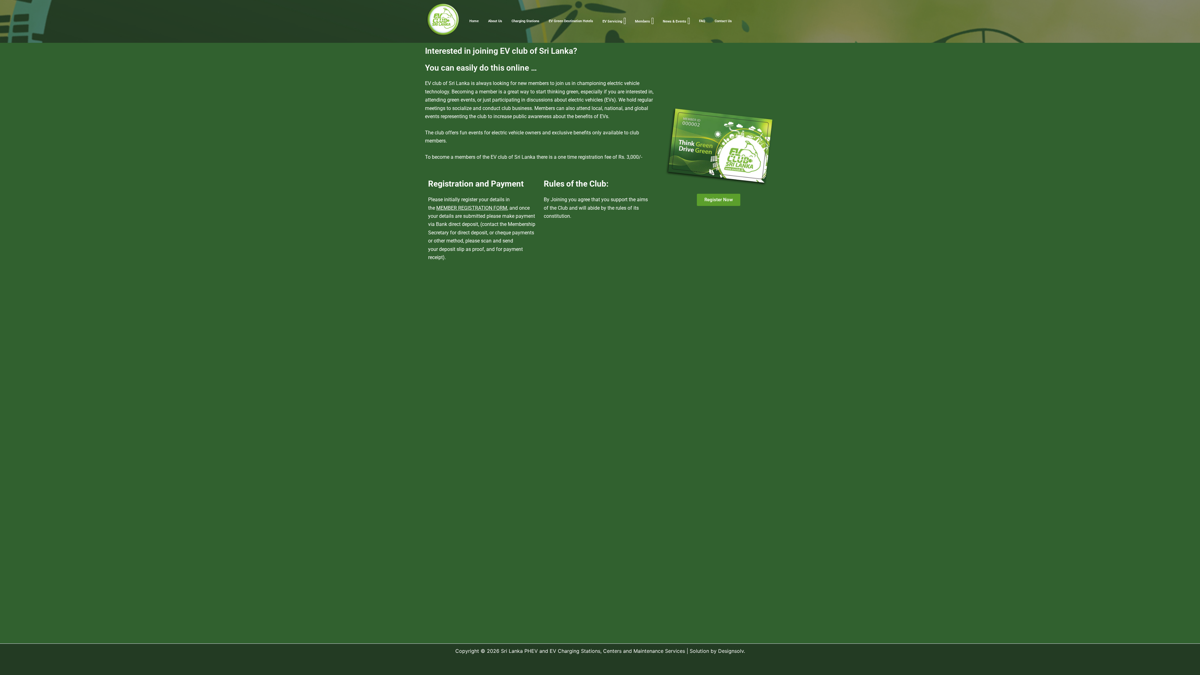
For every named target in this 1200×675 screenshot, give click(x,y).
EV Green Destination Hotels (571, 21)
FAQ (702, 21)
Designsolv (731, 651)
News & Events (674, 21)
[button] (625, 21)
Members (642, 21)
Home (474, 21)
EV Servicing (612, 21)
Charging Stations (525, 21)
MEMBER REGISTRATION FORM (471, 208)
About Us (495, 21)
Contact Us (723, 21)
